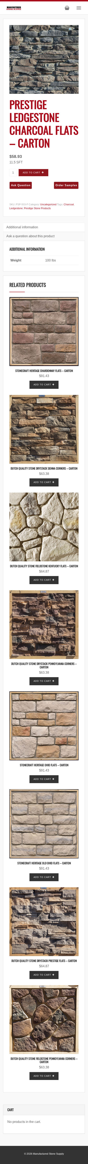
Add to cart (31, 172)
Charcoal (69, 204)
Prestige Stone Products (37, 208)
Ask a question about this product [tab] (30, 236)
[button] (70, 29)
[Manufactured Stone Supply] (13, 7)
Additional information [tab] (22, 227)
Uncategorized (48, 204)
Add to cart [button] (42, 384)
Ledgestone (16, 208)
